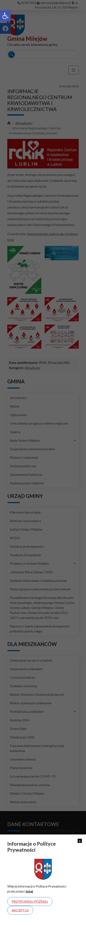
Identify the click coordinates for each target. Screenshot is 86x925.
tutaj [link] (29, 891)
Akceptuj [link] (20, 910)
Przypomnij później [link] (30, 901)
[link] (5, 15)
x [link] (80, 841)
